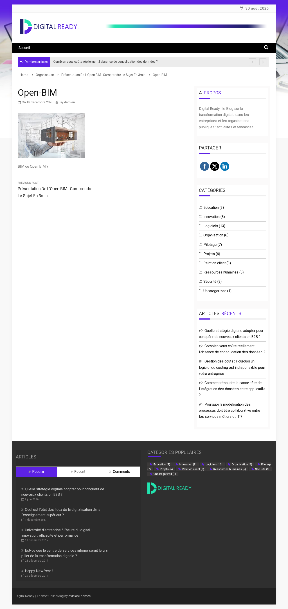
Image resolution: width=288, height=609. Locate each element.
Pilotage (210, 244)
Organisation (213, 235)
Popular (38, 471)
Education (211, 207)
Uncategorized (214, 291)
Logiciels (210, 226)
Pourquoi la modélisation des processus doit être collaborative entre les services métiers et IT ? (229, 410)
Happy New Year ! (39, 571)
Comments (121, 471)
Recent (79, 471)
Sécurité (209, 281)
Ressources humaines (220, 272)
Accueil (24, 48)
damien (69, 102)
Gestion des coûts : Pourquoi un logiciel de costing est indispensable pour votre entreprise (232, 367)
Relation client (214, 263)
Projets (209, 254)
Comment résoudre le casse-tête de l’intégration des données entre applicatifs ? (232, 389)
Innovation (211, 217)
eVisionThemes (79, 596)
